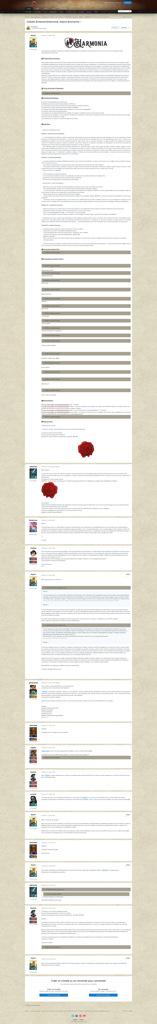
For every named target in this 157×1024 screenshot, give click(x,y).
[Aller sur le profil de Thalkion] (33, 553)
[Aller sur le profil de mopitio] (33, 753)
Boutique (81, 12)
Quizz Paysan (37, 12)
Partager (115, 27)
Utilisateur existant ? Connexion (112, 2)
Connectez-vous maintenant (103, 995)
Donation (89, 12)
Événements (53, 12)
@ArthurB (105, 870)
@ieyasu (47, 775)
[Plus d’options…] (130, 35)
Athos (57, 358)
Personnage (63, 8)
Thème (81, 1019)
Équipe (96, 12)
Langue (75, 1019)
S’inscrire (127, 2)
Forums (29, 8)
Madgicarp (33, 520)
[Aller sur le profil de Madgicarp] (33, 525)
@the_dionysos (46, 751)
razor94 (33, 794)
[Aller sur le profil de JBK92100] (33, 472)
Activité (37, 8)
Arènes (61, 12)
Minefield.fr (28, 12)
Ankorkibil (33, 725)
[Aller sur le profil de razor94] (33, 799)
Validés (44, 28)
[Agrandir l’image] (86, 43)
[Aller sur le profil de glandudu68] (33, 688)
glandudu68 (33, 683)
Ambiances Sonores (71, 12)
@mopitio (85, 797)
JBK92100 (33, 467)
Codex (45, 8)
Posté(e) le (48, 35)
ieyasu (35, 26)
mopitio (33, 748)
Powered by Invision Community (78, 1021)
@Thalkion (44, 691)
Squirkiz (33, 772)
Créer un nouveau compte (53, 995)
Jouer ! (45, 12)
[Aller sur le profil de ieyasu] (28, 27)
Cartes (53, 8)
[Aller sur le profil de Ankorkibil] (33, 731)
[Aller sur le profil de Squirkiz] (33, 777)
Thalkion (33, 548)
